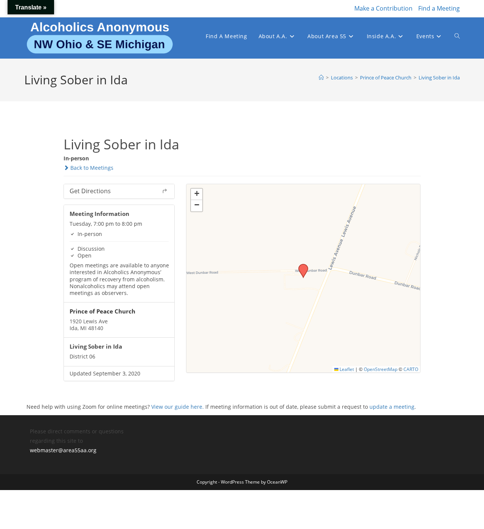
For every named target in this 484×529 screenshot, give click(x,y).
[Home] (321, 77)
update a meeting (391, 406)
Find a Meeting (439, 8)
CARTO (410, 369)
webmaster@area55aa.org (63, 450)
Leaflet (346, 369)
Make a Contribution (383, 8)
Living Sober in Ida (439, 77)
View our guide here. (177, 406)
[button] (300, 266)
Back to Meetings (91, 167)
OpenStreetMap (380, 369)
